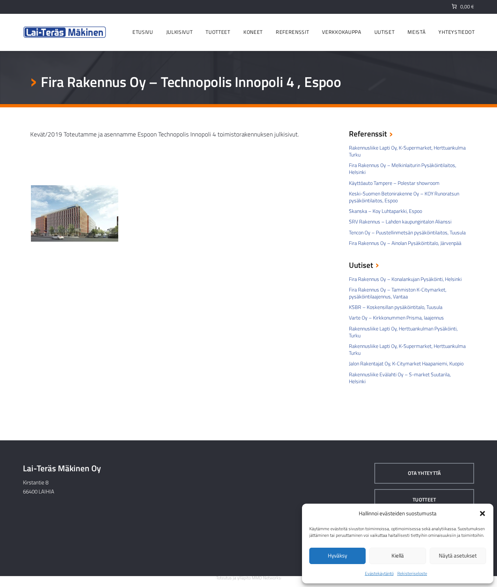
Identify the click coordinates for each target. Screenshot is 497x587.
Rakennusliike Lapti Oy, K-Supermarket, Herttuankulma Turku (407, 151)
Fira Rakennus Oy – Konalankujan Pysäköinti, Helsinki (405, 279)
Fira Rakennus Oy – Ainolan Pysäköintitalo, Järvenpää (405, 243)
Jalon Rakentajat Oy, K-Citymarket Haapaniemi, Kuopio (406, 363)
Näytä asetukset (458, 555)
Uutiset (361, 266)
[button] (482, 513)
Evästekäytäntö (379, 573)
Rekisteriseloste (412, 573)
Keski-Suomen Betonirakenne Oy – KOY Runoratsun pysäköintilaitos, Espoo (404, 197)
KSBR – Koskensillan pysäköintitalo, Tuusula (395, 307)
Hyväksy (337, 555)
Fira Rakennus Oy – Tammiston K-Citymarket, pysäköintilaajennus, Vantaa (397, 293)
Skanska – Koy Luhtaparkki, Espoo (385, 211)
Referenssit (368, 134)
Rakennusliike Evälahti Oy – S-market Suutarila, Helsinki (400, 377)
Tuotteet (424, 499)
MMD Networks (266, 578)
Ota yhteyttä (424, 473)
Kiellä (397, 555)
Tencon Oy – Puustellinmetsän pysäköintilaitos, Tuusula (407, 232)
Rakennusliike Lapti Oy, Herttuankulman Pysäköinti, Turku (403, 332)
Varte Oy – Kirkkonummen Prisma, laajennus (396, 317)
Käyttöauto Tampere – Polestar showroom (394, 183)
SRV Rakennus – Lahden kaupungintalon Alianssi (400, 221)
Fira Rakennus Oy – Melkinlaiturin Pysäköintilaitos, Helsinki (402, 168)
